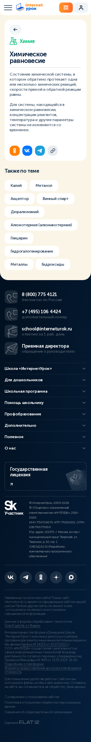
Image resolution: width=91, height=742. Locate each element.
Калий (16, 185)
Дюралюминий (24, 212)
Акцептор (20, 198)
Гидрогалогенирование (32, 251)
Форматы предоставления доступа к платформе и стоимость (43, 670)
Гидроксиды (53, 264)
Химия (27, 41)
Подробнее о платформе (24, 664)
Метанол (44, 185)
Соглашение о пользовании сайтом (32, 697)
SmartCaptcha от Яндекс (22, 625)
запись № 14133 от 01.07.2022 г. (45, 644)
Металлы (19, 264)
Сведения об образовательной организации (38, 712)
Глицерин (19, 238)
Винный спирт (55, 198)
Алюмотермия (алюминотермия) (41, 225)
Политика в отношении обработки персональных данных (42, 704)
